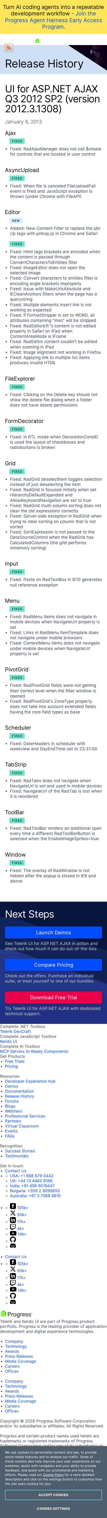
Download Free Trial (53, 997)
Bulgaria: (35, 1190)
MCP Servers (12, 1051)
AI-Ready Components (47, 1051)
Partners (13, 1120)
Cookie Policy (53, 1475)
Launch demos (53, 932)
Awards (12, 1351)
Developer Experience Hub (30, 1081)
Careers (12, 1366)
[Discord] (13, 1246)
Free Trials (14, 1061)
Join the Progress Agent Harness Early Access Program (53, 20)
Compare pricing (53, 965)
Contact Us (15, 1170)
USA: (31, 1175)
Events (11, 1130)
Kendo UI (8, 1041)
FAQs (9, 1135)
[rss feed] (9, 48)
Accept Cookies (53, 1495)
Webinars (13, 1111)
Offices (11, 1371)
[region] (53, 1482)
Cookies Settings (53, 1509)
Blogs (10, 1106)
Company (14, 1341)
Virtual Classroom (22, 1125)
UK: (31, 1180)
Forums (12, 1101)
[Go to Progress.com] (16, 1316)
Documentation (19, 1091)
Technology (16, 1346)
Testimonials (16, 1155)
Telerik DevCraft (15, 1031)
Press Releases (19, 1356)
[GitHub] (13, 1240)
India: (32, 1185)
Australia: (35, 1195)
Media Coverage (20, 1361)
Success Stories (20, 1150)
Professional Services (25, 1115)
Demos (11, 1086)
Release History (19, 1096)
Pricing (11, 1066)
